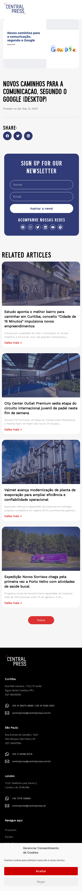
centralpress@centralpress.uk (29, 805)
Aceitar (41, 871)
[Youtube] (52, 227)
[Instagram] (30, 227)
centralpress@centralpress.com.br (31, 713)
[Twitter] (38, 227)
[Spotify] (60, 227)
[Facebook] (23, 227)
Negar (41, 882)
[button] (7, 136)
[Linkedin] (45, 227)
